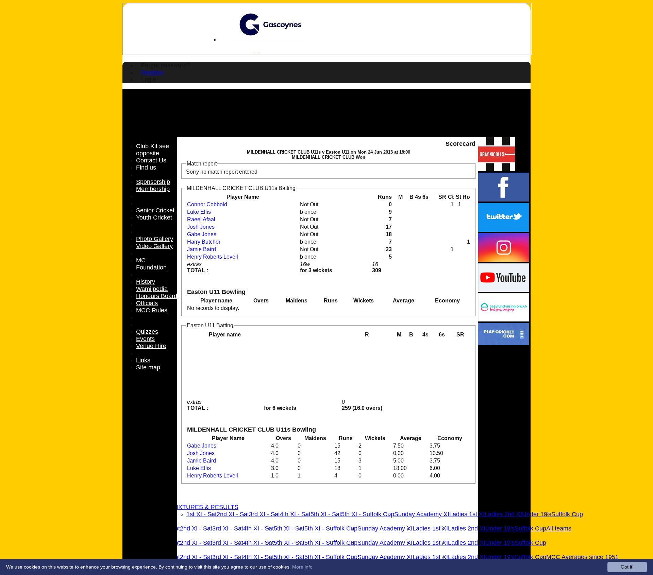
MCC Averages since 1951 (582, 557)
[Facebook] (503, 200)
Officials (147, 303)
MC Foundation (151, 264)
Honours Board (156, 296)
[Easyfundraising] (503, 320)
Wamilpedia (152, 288)
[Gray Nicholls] (496, 169)
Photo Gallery (154, 239)
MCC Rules (151, 310)
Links (143, 360)
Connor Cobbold (207, 204)
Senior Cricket (155, 210)
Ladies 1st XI (467, 514)
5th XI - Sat (326, 514)
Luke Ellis (199, 212)
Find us (146, 167)
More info (302, 567)
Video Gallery (154, 246)
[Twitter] (503, 230)
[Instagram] (503, 260)
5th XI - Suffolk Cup (367, 514)
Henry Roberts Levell (212, 257)
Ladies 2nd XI (503, 514)
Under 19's (536, 514)
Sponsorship (153, 181)
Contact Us (151, 160)
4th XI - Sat (295, 514)
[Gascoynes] (270, 39)
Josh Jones (201, 227)
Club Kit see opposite (152, 150)
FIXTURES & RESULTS (205, 507)
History (145, 281)
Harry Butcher (203, 242)
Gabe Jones (201, 234)
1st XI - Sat (201, 514)
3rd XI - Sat (264, 514)
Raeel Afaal (201, 219)
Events (145, 338)
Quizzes (147, 331)
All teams (558, 528)
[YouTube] (503, 290)
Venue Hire (151, 346)
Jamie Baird (201, 249)
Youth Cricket (154, 217)
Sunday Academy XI (421, 514)
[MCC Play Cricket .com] (503, 343)
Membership (153, 189)
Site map (148, 367)
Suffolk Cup (567, 514)
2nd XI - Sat (233, 514)
